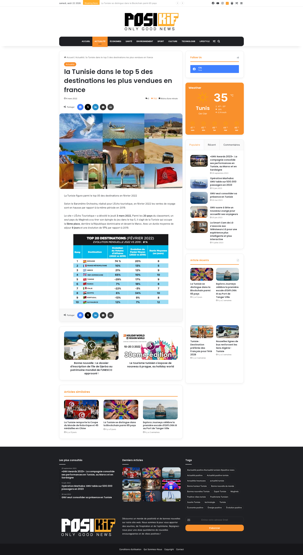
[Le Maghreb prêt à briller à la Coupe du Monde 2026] (171, 484)
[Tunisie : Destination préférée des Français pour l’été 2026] (201, 331)
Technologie (188, 41)
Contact (180, 549)
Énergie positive (215, 507)
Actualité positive (194, 475)
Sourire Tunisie (193, 502)
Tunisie (223, 502)
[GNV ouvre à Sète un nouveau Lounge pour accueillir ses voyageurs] (199, 212)
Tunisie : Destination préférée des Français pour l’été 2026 (201, 348)
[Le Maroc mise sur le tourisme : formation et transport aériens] (151, 484)
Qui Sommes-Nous (153, 549)
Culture (172, 41)
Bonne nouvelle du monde (222, 486)
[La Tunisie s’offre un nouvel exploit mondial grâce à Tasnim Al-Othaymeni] (151, 496)
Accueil (86, 41)
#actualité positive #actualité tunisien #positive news (210, 470)
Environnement (145, 41)
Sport (160, 41)
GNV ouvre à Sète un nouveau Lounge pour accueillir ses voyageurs (224, 211)
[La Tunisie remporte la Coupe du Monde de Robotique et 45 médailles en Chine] (81, 409)
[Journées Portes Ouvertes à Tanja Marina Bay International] (171, 496)
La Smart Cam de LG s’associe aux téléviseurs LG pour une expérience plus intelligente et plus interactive (223, 231)
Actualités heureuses (196, 481)
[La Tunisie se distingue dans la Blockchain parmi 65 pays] (121, 409)
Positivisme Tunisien (219, 497)
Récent (212, 144)
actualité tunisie (217, 481)
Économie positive (195, 507)
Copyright (169, 549)
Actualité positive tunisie (218, 475)
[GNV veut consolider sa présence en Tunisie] (199, 198)
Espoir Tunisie (220, 491)
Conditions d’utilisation (130, 549)
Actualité (100, 41)
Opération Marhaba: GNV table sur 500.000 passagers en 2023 (223, 182)
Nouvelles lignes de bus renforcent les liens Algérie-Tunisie (227, 346)
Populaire (194, 144)
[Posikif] (151, 21)
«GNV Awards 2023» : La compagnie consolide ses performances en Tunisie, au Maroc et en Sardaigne (223, 163)
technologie (210, 502)
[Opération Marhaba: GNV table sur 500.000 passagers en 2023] (199, 183)
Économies (115, 41)
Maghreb (234, 491)
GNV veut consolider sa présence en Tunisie (223, 195)
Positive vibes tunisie (196, 497)
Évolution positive (234, 507)
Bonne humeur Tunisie (197, 486)
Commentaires (231, 144)
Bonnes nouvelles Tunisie (198, 491)
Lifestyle (205, 41)
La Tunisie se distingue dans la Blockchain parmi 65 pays (120, 424)
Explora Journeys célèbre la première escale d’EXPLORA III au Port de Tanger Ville (141, 3)
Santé (129, 41)
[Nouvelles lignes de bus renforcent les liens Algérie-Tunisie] (227, 331)
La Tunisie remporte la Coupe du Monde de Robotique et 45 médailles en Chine (81, 425)
